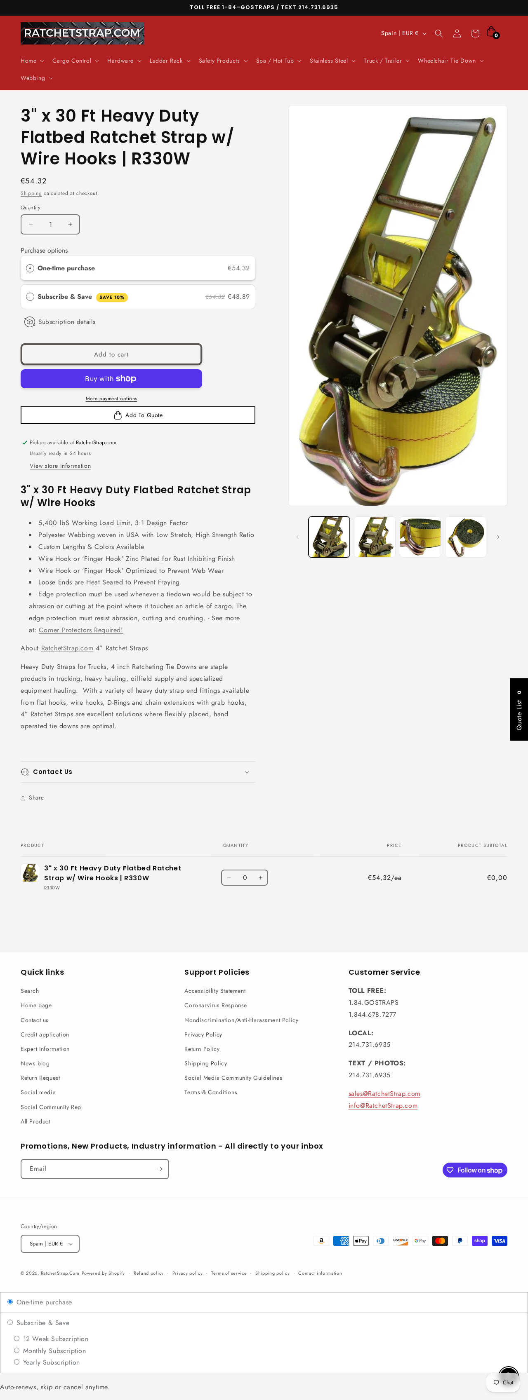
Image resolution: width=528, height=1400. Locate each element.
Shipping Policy (205, 1063)
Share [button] (36, 797)
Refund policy (149, 1273)
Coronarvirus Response (215, 1005)
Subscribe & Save (81, 296)
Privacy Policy (203, 1034)
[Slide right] (498, 537)
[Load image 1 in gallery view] (329, 537)
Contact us (35, 1020)
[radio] (30, 268)
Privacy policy (187, 1273)
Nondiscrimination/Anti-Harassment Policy (241, 1020)
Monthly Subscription (53, 1350)
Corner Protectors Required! (81, 630)
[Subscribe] (159, 1169)
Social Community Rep (51, 1107)
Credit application (45, 1034)
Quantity (30, 207)
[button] (31, 60)
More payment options (111, 398)
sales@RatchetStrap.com (384, 1093)
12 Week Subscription (55, 1339)
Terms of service (229, 1273)
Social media (38, 1092)
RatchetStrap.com (67, 648)
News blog (35, 1063)
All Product (35, 1121)
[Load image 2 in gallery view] (374, 537)
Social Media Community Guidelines (233, 1078)
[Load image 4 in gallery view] (465, 537)
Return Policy (201, 1049)
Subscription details (67, 321)
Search (30, 991)
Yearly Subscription (50, 1362)
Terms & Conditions (210, 1092)
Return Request (40, 1078)
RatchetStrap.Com (60, 1273)
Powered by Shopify (103, 1273)
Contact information (320, 1273)
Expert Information (45, 1049)
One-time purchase (66, 268)
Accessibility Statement (214, 991)
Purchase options (44, 250)
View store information (60, 466)
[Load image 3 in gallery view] (420, 537)
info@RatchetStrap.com (383, 1105)
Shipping (31, 193)
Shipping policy (272, 1273)
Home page (36, 1005)
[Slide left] (297, 537)
